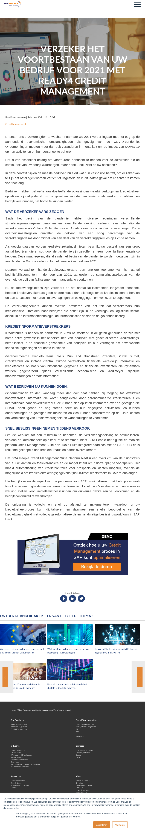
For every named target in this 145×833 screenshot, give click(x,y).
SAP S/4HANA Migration (86, 727)
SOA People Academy (84, 750)
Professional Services (19, 759)
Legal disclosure (82, 790)
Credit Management (19, 729)
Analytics (79, 736)
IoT (77, 734)
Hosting (79, 757)
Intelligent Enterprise (85, 724)
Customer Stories (18, 780)
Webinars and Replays (20, 785)
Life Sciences (16, 752)
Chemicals (15, 762)
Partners (79, 788)
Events (13, 788)
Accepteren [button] (101, 824)
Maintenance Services (20, 766)
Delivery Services (83, 752)
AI (77, 729)
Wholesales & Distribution (21, 755)
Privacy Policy (81, 792)
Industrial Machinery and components (26, 764)
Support (79, 755)
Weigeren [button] (120, 824)
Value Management (19, 724)
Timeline (79, 783)
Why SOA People (82, 780)
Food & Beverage (18, 750)
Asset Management (19, 727)
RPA (77, 731)
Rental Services (17, 757)
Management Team (84, 785)
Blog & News (16, 783)
